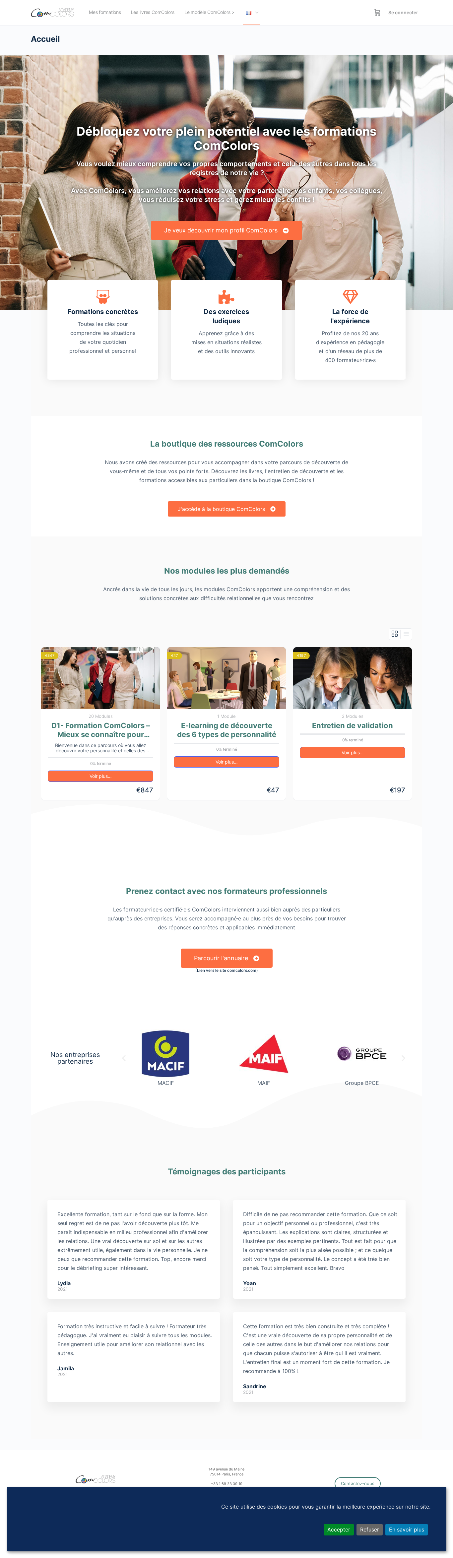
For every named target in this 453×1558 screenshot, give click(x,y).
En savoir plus (406, 1529)
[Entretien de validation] (352, 678)
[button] (124, 1058)
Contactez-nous (357, 1483)
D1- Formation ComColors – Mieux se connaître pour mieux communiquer (100, 730)
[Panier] (377, 12)
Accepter (338, 1529)
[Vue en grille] (395, 634)
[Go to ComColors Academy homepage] (52, 12)
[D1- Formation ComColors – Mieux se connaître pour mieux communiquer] (100, 678)
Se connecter (403, 12)
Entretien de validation (352, 725)
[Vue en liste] (406, 634)
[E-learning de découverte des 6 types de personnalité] (226, 678)
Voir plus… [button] (101, 776)
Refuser (369, 1529)
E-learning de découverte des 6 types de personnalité (226, 730)
